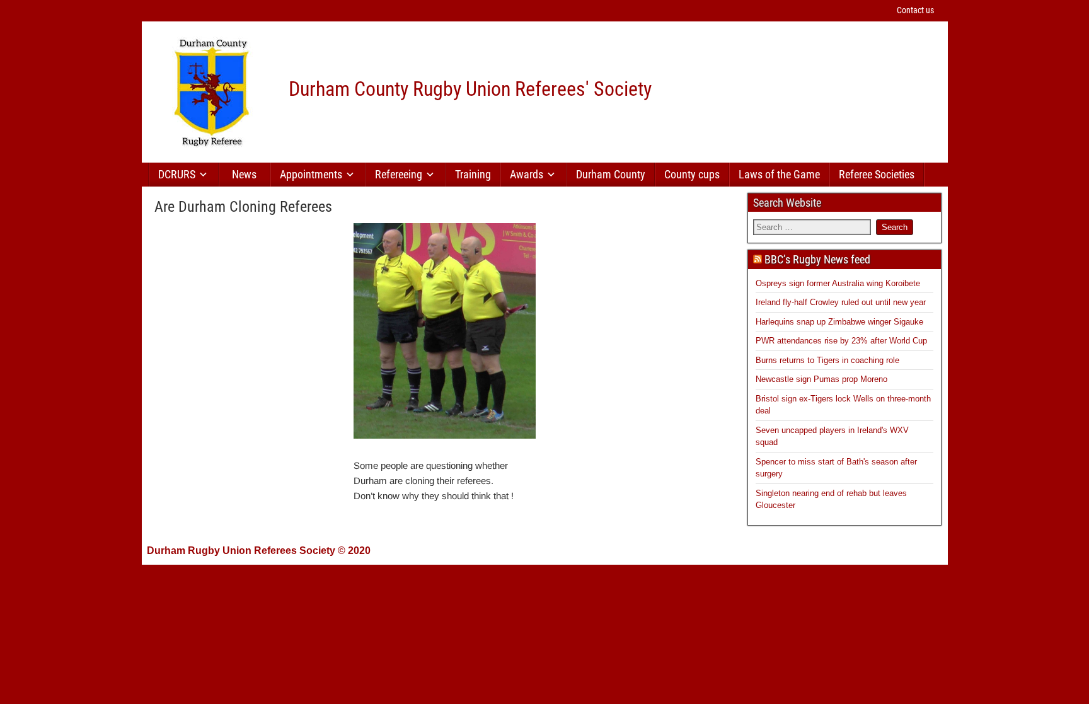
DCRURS (176, 174)
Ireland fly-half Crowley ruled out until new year (841, 302)
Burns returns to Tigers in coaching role (827, 360)
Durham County (610, 174)
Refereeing (398, 174)
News (244, 174)
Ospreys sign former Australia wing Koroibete (838, 283)
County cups (692, 174)
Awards (526, 174)
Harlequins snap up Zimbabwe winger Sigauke (839, 321)
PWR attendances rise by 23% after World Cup (841, 340)
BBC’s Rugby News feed (817, 259)
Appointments (311, 174)
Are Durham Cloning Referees (243, 207)
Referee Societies (876, 174)
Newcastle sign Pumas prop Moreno (821, 379)
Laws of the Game (779, 174)
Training (473, 174)
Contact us (915, 10)
